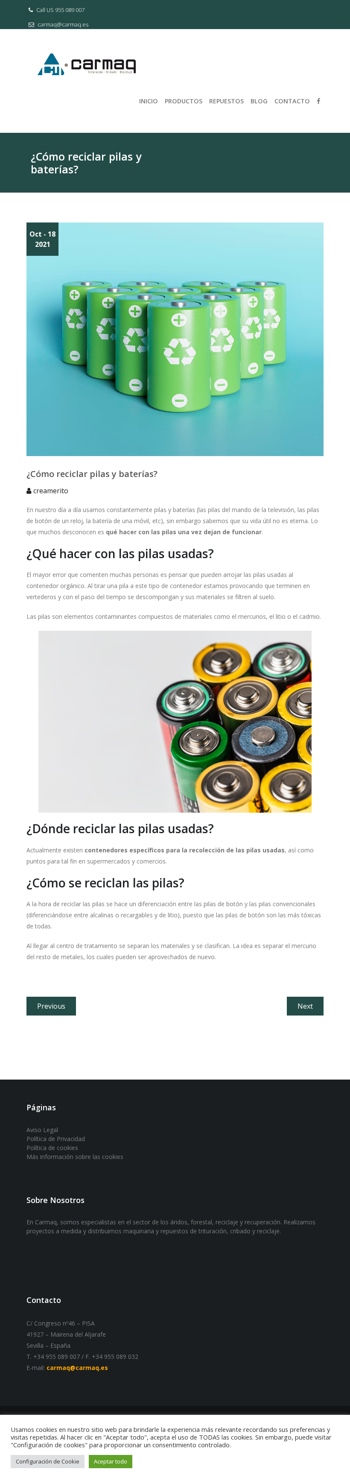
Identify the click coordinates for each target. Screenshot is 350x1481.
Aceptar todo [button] (110, 1461)
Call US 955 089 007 (60, 10)
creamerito (50, 490)
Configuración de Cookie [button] (47, 1461)
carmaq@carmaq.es (62, 24)
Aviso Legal (42, 1130)
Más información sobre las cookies (74, 1157)
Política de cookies (52, 1148)
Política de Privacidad (55, 1139)
